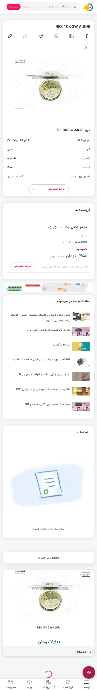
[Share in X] (25, 36)
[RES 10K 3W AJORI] (48, 613)
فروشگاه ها (67, 687)
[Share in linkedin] (71, 36)
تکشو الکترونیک (75, 227)
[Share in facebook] (86, 36)
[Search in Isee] (75, 6)
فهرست (86, 687)
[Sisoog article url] (48, 318)
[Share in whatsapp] (56, 36)
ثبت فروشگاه (48, 687)
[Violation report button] (9, 140)
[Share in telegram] (40, 36)
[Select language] (89, 672)
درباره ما (29, 687)
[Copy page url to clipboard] (10, 36)
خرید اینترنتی (56, 188)
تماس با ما (11, 687)
